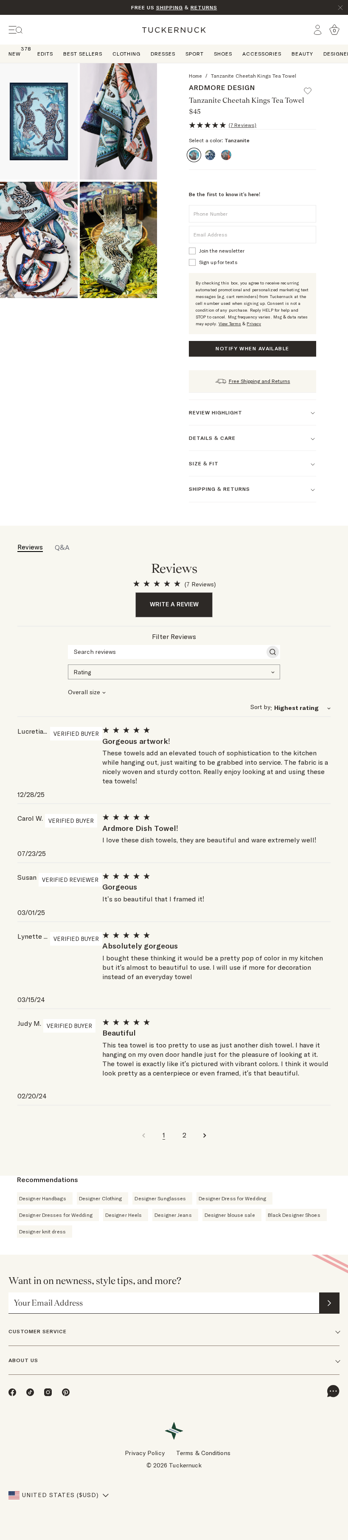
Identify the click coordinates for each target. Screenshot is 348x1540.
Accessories (261, 54)
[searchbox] (166, 652)
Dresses (163, 54)
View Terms (230, 324)
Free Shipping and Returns (259, 381)
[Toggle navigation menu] (15, 30)
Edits (45, 54)
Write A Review (174, 604)
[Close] (340, 7)
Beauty (302, 54)
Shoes (223, 54)
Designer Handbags (42, 1198)
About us (23, 1360)
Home (195, 76)
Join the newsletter (221, 251)
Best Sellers (82, 54)
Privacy (254, 324)
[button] (311, 87)
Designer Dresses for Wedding (56, 1215)
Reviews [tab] (30, 547)
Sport (194, 54)
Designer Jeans (172, 1215)
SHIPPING (169, 7)
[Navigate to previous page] (143, 1135)
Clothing (126, 54)
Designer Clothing (100, 1198)
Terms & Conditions (203, 1453)
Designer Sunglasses (160, 1198)
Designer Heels (123, 1215)
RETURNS (204, 7)
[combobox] (174, 671)
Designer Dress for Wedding (232, 1198)
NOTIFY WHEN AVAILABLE (252, 348)
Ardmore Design (222, 87)
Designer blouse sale (230, 1215)
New (14, 53)
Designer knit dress (42, 1231)
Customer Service (37, 1331)
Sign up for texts (218, 262)
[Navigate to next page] (204, 1135)
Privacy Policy (144, 1453)
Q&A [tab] (62, 547)
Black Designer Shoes (294, 1215)
